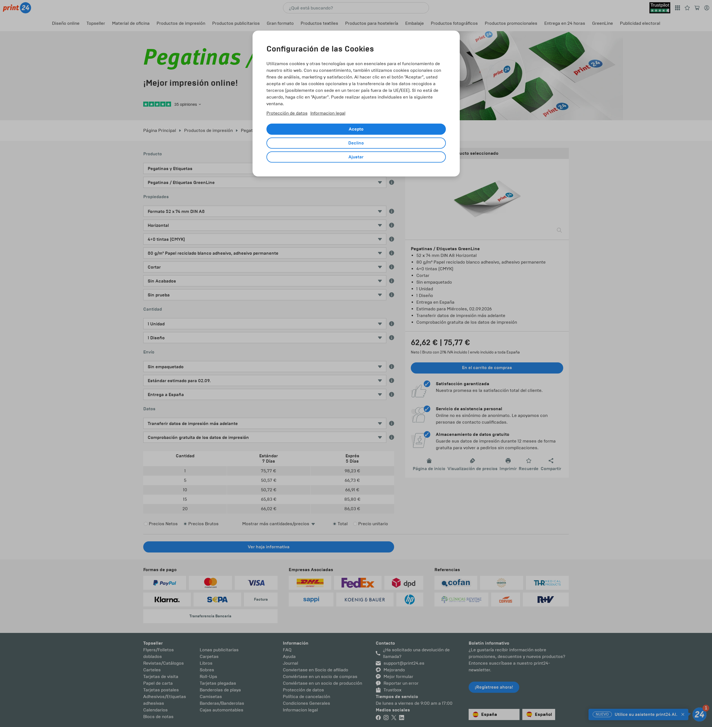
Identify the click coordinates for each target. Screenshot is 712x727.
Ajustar (356, 157)
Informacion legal (327, 113)
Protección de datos (287, 113)
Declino (356, 143)
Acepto (356, 129)
